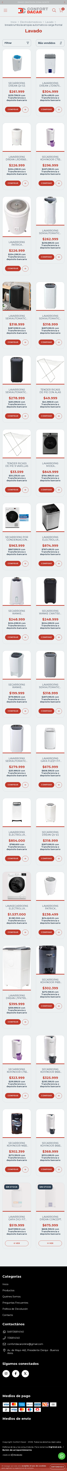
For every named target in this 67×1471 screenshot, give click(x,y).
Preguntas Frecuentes (15, 1302)
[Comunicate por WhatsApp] (61, 1456)
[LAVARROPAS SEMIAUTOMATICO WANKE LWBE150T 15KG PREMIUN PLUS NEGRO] (25, 416)
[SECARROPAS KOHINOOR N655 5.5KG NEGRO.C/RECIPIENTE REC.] (25, 1169)
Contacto (7, 1315)
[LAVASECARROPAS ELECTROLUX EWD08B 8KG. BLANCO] (25, 932)
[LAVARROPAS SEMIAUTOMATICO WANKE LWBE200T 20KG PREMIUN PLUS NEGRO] (25, 342)
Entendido (57, 1467)
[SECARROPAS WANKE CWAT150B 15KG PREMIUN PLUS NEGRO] (59, 637)
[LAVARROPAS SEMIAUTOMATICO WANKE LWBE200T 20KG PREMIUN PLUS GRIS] (59, 711)
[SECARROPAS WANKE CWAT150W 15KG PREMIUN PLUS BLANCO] (25, 637)
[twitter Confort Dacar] (25, 1373)
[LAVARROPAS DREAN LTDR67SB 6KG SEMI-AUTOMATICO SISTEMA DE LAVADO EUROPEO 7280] (59, 109)
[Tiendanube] (12, 1455)
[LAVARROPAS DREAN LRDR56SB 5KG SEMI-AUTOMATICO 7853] (25, 183)
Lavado (49, 22)
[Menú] (5, 10)
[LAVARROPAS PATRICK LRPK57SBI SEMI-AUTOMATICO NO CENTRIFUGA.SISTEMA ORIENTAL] (59, 932)
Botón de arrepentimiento (17, 1450)
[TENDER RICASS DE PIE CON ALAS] (59, 416)
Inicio (14, 22)
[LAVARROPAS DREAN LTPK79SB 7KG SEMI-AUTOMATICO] (25, 1022)
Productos (8, 1290)
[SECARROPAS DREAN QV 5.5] (25, 109)
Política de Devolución (15, 1308)
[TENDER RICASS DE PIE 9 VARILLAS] (25, 490)
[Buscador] (54, 10)
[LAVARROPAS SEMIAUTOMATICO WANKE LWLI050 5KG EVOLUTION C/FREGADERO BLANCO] (59, 257)
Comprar (13, 109)
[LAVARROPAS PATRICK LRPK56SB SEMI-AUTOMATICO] (25, 269)
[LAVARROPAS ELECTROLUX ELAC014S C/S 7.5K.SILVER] (59, 564)
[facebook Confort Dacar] (15, 1373)
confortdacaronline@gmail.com (25, 1344)
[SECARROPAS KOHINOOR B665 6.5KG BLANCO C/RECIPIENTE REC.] (59, 1169)
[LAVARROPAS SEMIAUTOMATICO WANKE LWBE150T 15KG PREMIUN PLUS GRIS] (25, 785)
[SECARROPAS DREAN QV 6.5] (59, 859)
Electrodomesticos (31, 22)
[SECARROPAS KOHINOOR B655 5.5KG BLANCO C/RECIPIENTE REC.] (59, 1096)
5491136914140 (15, 1331)
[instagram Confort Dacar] (6, 1373)
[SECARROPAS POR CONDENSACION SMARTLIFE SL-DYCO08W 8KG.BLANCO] (25, 564)
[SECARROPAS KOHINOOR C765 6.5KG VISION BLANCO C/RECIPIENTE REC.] (25, 1096)
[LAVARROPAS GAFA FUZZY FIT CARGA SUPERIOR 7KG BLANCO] (59, 785)
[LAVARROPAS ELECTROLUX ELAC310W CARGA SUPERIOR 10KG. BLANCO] (25, 859)
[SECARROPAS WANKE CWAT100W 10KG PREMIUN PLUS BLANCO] (25, 711)
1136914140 (13, 1337)
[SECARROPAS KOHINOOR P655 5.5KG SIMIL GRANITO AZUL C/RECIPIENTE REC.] (59, 1006)
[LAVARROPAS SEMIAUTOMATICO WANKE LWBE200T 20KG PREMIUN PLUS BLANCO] (59, 342)
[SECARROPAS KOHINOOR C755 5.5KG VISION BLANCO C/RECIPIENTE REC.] (59, 183)
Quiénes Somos (11, 1296)
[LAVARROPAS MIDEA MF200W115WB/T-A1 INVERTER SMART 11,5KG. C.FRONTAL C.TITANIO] (59, 490)
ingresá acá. (55, 1447)
